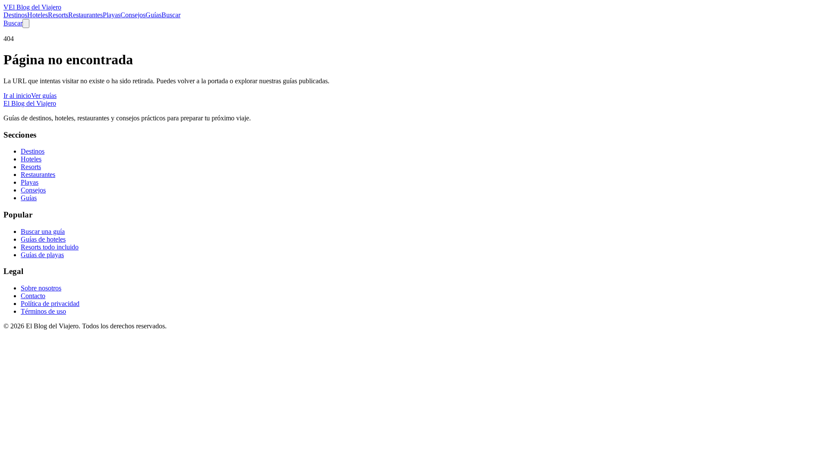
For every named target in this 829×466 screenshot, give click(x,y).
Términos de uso (43, 311)
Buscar (170, 15)
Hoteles (37, 15)
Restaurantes (85, 15)
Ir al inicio (17, 95)
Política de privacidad (50, 303)
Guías (153, 15)
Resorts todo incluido (50, 247)
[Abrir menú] (25, 23)
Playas (111, 15)
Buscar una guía (43, 231)
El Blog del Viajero (29, 103)
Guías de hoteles (43, 239)
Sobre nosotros (41, 288)
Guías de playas (42, 254)
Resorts (58, 15)
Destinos (15, 15)
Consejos (133, 15)
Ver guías (44, 95)
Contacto (33, 295)
